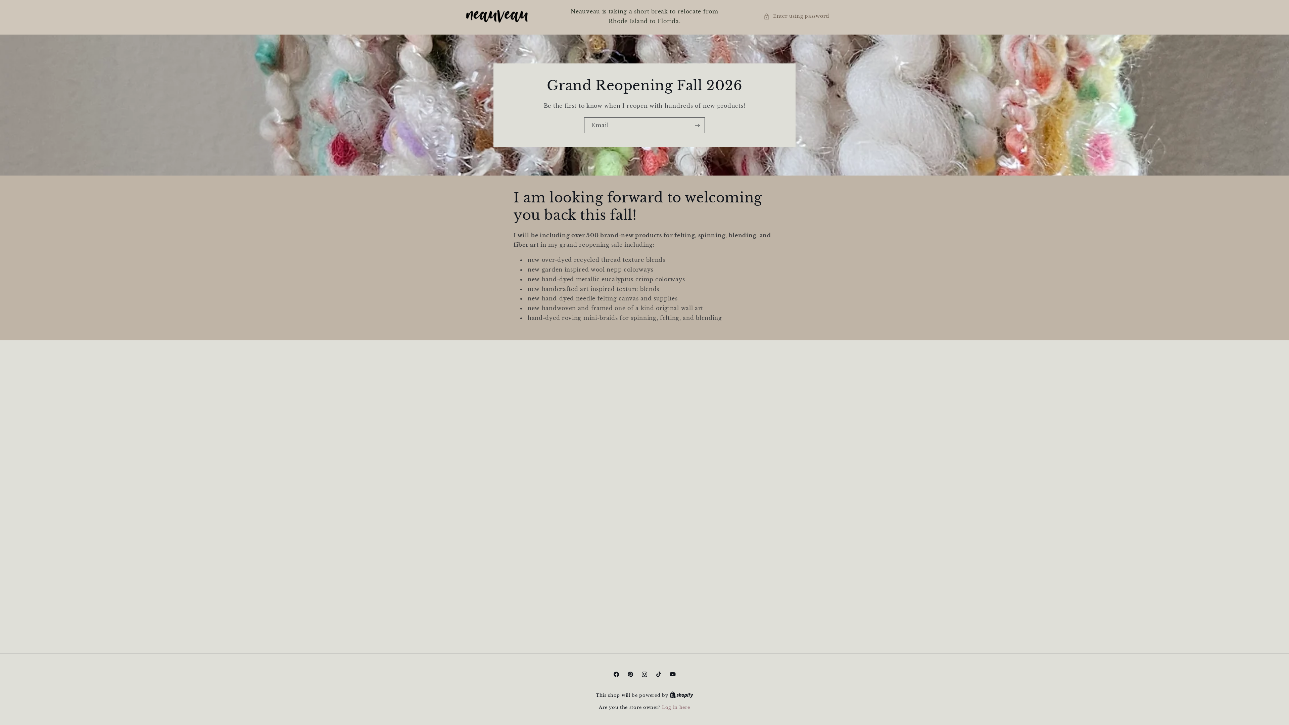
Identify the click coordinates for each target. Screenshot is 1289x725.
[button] (796, 16)
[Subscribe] (697, 125)
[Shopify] (681, 695)
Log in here (676, 707)
